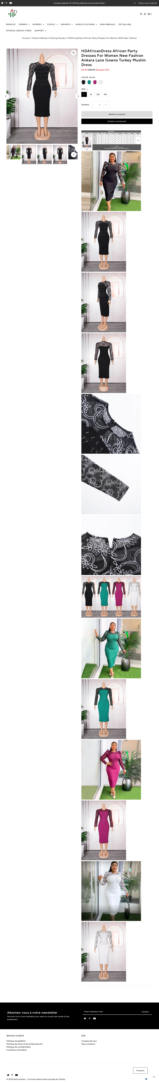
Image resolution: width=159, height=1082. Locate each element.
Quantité (85, 105)
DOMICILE (11, 24)
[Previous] (6, 96)
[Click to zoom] (73, 52)
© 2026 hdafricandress (16, 1079)
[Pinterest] (6, 3)
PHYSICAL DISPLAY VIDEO (19, 31)
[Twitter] (2, 3)
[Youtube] (10, 3)
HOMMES (37, 24)
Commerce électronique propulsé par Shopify (46, 1079)
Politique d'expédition (16, 1041)
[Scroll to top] (154, 1077)
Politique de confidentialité (18, 1047)
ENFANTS (65, 24)
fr (135, 3)
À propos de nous (89, 1041)
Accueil (26, 38)
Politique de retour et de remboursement (24, 1044)
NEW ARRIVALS (107, 24)
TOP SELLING (124, 24)
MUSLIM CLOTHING (85, 24)
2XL (98, 94)
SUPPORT (39, 31)
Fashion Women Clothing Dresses (48, 38)
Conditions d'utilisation (16, 1050)
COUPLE (51, 24)
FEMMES (23, 24)
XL (91, 94)
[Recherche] (141, 14)
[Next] (78, 96)
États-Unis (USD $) (148, 3)
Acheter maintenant (117, 121)
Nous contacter (88, 1044)
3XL (105, 94)
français (140, 1070)
